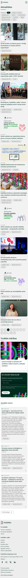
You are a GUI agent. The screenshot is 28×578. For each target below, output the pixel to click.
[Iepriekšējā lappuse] (2, 329)
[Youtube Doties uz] (6, 562)
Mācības (3, 542)
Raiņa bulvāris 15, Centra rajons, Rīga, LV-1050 (12, 556)
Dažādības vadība (5, 15)
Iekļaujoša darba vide (6, 17)
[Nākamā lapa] (14, 333)
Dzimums (13, 15)
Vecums (14, 19)
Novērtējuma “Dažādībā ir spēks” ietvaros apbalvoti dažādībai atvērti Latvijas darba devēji (13, 104)
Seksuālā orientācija (6, 19)
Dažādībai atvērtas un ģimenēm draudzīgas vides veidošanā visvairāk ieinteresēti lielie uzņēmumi (14, 195)
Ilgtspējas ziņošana (5, 548)
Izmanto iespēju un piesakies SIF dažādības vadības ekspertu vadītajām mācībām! (13, 364)
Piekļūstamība (6, 438)
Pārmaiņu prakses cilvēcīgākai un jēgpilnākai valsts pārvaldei (12, 449)
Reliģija (22, 17)
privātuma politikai (22, 386)
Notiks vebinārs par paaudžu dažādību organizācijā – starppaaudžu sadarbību (12, 228)
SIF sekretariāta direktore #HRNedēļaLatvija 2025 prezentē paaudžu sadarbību (13, 260)
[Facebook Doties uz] (2, 562)
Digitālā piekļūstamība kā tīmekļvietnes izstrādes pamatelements (13, 166)
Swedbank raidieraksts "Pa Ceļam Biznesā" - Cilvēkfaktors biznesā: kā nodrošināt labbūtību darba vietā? (12, 479)
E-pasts (7, 380)
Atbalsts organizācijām (6, 550)
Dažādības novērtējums (17, 12)
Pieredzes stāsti (4, 544)
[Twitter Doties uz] (10, 562)
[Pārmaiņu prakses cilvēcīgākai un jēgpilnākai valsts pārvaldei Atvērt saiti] (25, 471)
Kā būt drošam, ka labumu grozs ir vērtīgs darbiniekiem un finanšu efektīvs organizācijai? (13, 46)
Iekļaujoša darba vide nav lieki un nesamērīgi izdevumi (11, 321)
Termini (2, 534)
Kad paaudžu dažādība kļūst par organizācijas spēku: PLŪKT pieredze (12, 75)
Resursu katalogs (5, 546)
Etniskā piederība (21, 15)
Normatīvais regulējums (6, 531)
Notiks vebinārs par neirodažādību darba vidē (13, 292)
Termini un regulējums (6, 529)
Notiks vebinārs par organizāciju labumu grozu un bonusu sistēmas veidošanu (13, 137)
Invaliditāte (15, 17)
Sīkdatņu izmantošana (6, 572)
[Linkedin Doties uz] (14, 562)
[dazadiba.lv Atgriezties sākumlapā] (4, 2)
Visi (8, 12)
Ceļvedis (3, 540)
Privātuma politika (5, 568)
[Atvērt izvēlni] (26, 2)
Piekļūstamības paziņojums (7, 570)
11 (11, 333)
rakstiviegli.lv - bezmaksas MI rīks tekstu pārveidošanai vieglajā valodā (13, 412)
